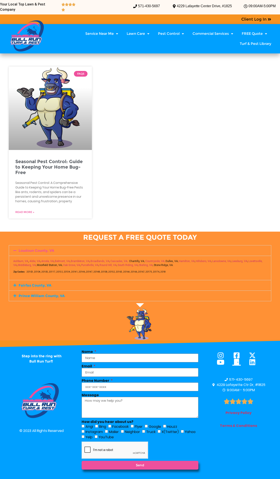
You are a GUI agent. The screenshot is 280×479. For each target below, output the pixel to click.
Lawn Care (136, 34)
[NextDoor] (238, 362)
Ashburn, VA (20, 261)
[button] (140, 250)
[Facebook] (238, 355)
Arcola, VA (47, 261)
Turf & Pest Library (255, 44)
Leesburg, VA (239, 261)
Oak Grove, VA (71, 265)
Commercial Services (210, 34)
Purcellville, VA (89, 265)
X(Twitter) (170, 431)
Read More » (24, 212)
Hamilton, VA (187, 261)
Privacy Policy (239, 412)
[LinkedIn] (254, 362)
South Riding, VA (128, 265)
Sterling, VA (146, 265)
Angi (89, 426)
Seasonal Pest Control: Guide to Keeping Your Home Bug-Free (49, 167)
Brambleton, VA (80, 261)
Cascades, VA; (119, 261)
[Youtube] (222, 362)
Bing (102, 426)
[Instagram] (222, 355)
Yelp (89, 436)
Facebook (120, 426)
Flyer (139, 426)
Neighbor (132, 431)
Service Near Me (99, 34)
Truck (151, 431)
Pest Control (169, 34)
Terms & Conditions (238, 425)
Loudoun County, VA (36, 250)
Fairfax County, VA (35, 285)
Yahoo (190, 431)
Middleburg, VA (27, 265)
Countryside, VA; (155, 261)
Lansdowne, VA (221, 261)
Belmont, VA (62, 261)
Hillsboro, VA (203, 261)
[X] (254, 355)
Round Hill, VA (108, 265)
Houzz (172, 426)
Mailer (114, 431)
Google (155, 426)
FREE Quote (252, 34)
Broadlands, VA (100, 261)
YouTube (106, 436)
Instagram (94, 431)
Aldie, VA (35, 261)
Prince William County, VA (42, 296)
